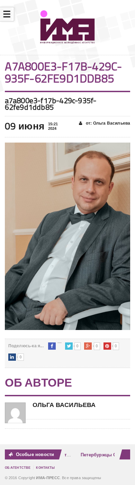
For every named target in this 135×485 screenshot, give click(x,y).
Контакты (45, 467)
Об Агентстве (18, 467)
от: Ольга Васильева (107, 123)
